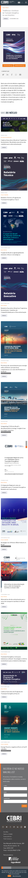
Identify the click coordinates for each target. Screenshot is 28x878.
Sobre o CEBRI (8, 834)
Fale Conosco (7, 839)
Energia (6, 18)
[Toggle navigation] (26, 2)
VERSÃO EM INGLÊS (19, 65)
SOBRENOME (7, 798)
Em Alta (5, 832)
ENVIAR (24, 805)
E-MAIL (6, 786)
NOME (5, 792)
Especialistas (7, 836)
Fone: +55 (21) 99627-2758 (11, 850)
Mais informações (17, 876)
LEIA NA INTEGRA (7, 65)
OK (9, 876)
